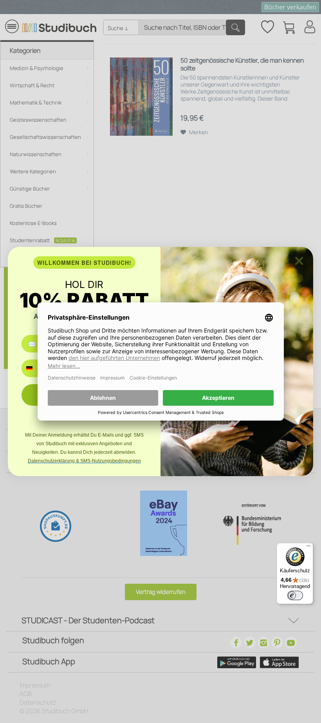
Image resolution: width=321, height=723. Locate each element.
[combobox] (35, 368)
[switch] (295, 595)
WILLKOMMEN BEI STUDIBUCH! (84, 262)
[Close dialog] (299, 261)
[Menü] (308, 547)
